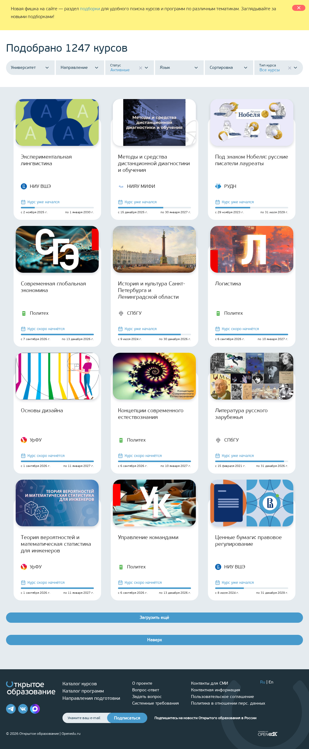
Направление (74, 68)
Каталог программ (83, 691)
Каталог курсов (79, 683)
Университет (23, 68)
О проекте (142, 683)
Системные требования (155, 703)
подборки (90, 8)
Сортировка (221, 68)
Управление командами (148, 537)
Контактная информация (215, 690)
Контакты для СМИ (209, 683)
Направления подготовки (91, 698)
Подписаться (127, 718)
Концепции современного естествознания (150, 413)
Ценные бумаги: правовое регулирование (248, 540)
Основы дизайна (42, 410)
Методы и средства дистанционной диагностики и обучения (154, 163)
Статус (115, 65)
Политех (39, 313)
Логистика (228, 283)
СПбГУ (134, 313)
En (271, 682)
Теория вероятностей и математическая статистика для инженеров (56, 544)
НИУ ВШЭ (40, 186)
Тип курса (267, 65)
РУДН (230, 186)
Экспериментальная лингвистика (46, 160)
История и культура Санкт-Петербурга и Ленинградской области (151, 290)
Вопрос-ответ (145, 690)
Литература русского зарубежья (241, 413)
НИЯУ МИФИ (141, 186)
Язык (165, 68)
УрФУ (36, 440)
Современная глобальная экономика (53, 287)
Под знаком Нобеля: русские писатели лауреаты (251, 160)
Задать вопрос (147, 696)
